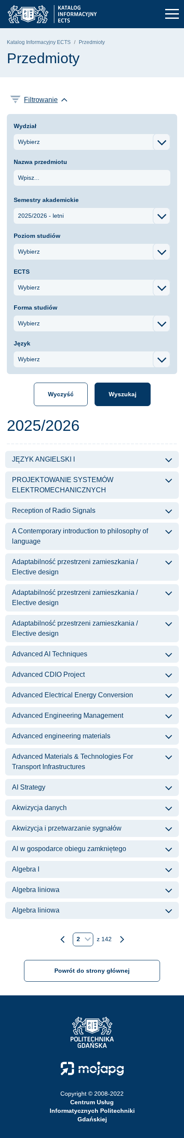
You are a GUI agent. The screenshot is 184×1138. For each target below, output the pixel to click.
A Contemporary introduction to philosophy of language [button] (80, 536)
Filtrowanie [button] (41, 99)
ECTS (22, 271)
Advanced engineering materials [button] (61, 736)
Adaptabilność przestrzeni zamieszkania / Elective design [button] (75, 567)
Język (22, 343)
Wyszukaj (123, 394)
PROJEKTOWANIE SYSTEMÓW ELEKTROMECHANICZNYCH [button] (62, 485)
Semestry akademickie (46, 199)
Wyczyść (61, 394)
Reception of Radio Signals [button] (53, 510)
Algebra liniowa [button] (35, 889)
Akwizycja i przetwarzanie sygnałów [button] (67, 828)
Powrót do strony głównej (92, 970)
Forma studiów (35, 307)
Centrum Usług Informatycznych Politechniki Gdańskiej (92, 1111)
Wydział (25, 126)
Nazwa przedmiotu (40, 161)
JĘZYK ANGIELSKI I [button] (43, 459)
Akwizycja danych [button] (39, 807)
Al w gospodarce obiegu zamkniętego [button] (69, 848)
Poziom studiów (37, 235)
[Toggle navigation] (172, 14)
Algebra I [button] (25, 869)
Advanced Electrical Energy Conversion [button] (72, 695)
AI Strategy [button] (28, 787)
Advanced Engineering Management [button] (67, 715)
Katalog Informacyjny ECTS (39, 42)
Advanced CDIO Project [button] (48, 674)
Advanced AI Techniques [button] (49, 654)
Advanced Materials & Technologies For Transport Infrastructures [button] (72, 761)
